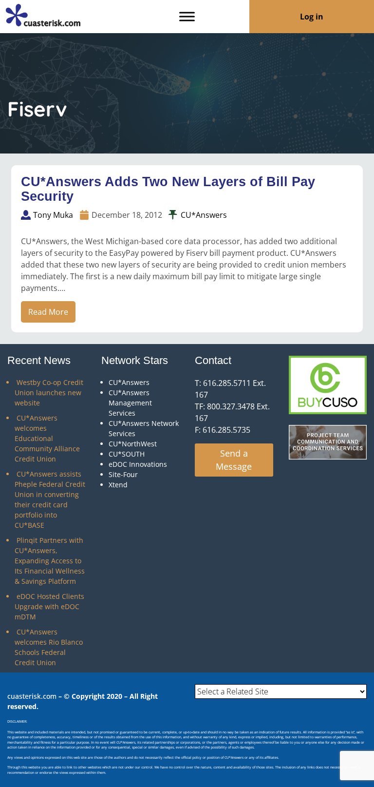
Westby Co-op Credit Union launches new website (49, 392)
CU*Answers (204, 215)
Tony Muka (53, 215)
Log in (311, 16)
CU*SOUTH (127, 454)
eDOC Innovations (138, 464)
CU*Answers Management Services (130, 403)
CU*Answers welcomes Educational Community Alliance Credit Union (47, 438)
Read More (48, 312)
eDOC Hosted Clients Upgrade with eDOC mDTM (49, 606)
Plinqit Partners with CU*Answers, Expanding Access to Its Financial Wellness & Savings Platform (50, 561)
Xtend (118, 484)
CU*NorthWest (133, 443)
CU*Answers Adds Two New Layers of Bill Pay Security (168, 189)
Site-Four (123, 474)
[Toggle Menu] (187, 16)
